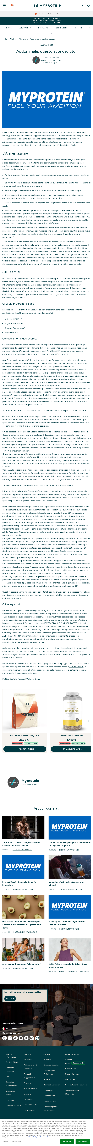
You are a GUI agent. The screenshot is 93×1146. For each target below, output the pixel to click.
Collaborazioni (49, 1096)
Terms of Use (44, 1137)
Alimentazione (61, 28)
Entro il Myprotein (51, 60)
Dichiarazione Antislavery (49, 1072)
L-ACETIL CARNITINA (67, 626)
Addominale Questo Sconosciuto (42, 39)
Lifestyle (78, 28)
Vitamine (27, 1094)
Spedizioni (10, 1100)
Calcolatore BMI (30, 1105)
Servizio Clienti (12, 1062)
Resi (7, 1077)
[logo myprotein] (47, 5)
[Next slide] (89, 721)
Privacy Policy (32, 1137)
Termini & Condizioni (52, 1085)
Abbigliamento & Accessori (30, 1066)
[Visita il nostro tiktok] (15, 1038)
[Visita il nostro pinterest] (31, 1038)
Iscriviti (10, 999)
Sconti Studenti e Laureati (76, 1085)
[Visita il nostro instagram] (4, 1038)
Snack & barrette (30, 1088)
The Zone (13, 39)
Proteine (27, 1083)
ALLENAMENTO (47, 45)
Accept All (67, 1141)
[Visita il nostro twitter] (26, 1038)
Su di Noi (47, 1059)
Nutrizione (28, 1059)
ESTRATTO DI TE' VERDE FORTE (61, 623)
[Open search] (13, 5)
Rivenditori (48, 1090)
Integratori (43, 28)
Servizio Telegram (72, 1074)
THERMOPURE (76, 667)
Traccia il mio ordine (11, 1093)
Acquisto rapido (26, 749)
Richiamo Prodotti (13, 1106)
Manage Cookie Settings (12, 1141)
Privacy (47, 1079)
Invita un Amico (74, 1061)
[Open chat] (37, 1038)
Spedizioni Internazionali (11, 1084)
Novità (9, 28)
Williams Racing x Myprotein (72, 1092)
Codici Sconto (71, 1068)
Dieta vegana (29, 1110)
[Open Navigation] (4, 5)
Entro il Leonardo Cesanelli (74, 972)
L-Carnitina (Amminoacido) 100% (24, 736)
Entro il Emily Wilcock (25, 932)
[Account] (83, 5)
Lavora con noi (50, 1101)
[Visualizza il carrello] (89, 5)
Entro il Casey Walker (71, 889)
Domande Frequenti (10, 1069)
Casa (6, 39)
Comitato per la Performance (50, 1108)
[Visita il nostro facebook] (10, 1038)
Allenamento (25, 28)
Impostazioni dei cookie (13, 1023)
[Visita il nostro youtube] (21, 1038)
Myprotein (30, 781)
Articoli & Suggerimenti (29, 1076)
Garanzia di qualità (51, 1065)
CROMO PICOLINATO (25, 651)
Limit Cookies (83, 1141)
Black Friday (70, 1079)
